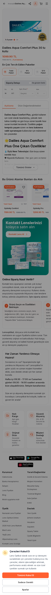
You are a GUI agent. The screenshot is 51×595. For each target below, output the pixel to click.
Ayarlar (25, 589)
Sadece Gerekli (25, 582)
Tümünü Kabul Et (25, 575)
